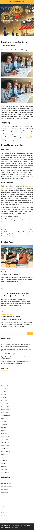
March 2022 (4, 469)
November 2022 (5, 445)
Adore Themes (15, 527)
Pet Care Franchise (6, 513)
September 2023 (5, 415)
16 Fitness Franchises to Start (10, 317)
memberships (27, 219)
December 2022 (5, 442)
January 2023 (4, 439)
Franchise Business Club (19, 525)
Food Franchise (5, 501)
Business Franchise (12, 216)
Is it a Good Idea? (6, 272)
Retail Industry (5, 516)
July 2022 (3, 457)
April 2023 (3, 430)
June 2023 (4, 424)
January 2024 (4, 403)
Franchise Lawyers (6, 504)
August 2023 (4, 418)
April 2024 (3, 398)
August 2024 (4, 389)
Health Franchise (5, 507)
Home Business (5, 510)
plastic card (17, 221)
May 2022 (3, 463)
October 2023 (4, 412)
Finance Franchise (6, 498)
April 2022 (3, 466)
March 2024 (4, 400)
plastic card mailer (15, 159)
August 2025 (4, 383)
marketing (19, 219)
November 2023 (5, 409)
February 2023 (5, 436)
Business (8, 219)
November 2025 (5, 377)
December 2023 (5, 406)
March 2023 (4, 433)
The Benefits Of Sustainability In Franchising (15, 293)
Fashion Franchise (6, 495)
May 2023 (3, 427)
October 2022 (4, 448)
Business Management (7, 486)
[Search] (30, 33)
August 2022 (4, 454)
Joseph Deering (22, 50)
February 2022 (5, 472)
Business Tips (4, 489)
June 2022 (4, 460)
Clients (14, 219)
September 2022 (5, 451)
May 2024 (3, 395)
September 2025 (5, 380)
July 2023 (3, 421)
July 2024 (3, 392)
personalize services (7, 221)
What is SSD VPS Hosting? (8, 354)
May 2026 (3, 374)
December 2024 (5, 386)
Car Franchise (4, 492)
